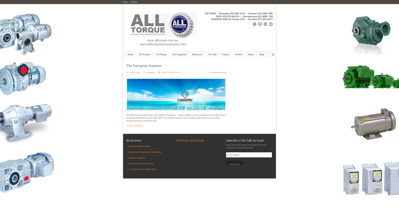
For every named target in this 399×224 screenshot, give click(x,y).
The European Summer (144, 66)
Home (125, 2)
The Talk (212, 54)
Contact (238, 54)
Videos (225, 54)
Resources (197, 54)
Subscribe (234, 164)
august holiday (167, 72)
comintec (177, 72)
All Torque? (144, 54)
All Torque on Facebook (190, 140)
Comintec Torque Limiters (139, 146)
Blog (262, 54)
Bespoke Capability (137, 157)
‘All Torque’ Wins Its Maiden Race (143, 169)
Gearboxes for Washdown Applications (145, 152)
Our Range (161, 54)
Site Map (133, 2)
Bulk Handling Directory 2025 (141, 163)
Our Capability (179, 54)
